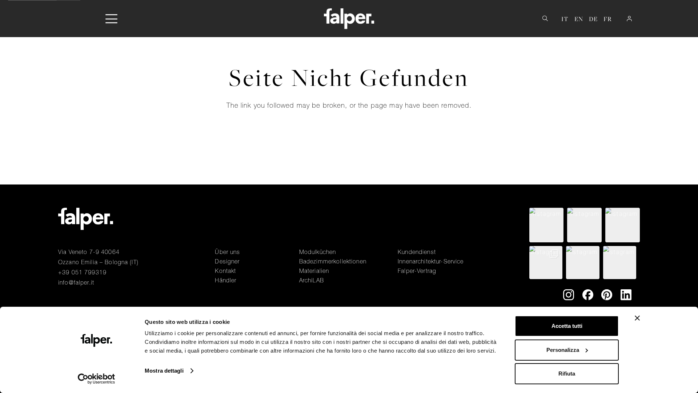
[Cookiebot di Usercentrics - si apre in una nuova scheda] (96, 378)
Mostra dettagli (164, 371)
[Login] (629, 18)
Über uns (227, 251)
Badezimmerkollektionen (332, 261)
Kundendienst (417, 251)
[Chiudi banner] (637, 318)
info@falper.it (76, 282)
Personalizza (562, 350)
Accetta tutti (566, 326)
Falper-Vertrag (417, 270)
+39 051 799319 (82, 272)
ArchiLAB (311, 280)
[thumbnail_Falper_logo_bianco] (349, 18)
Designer (227, 261)
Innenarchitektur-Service (431, 261)
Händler (225, 280)
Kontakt (225, 270)
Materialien (314, 270)
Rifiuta (566, 373)
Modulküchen (317, 251)
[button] (111, 18)
